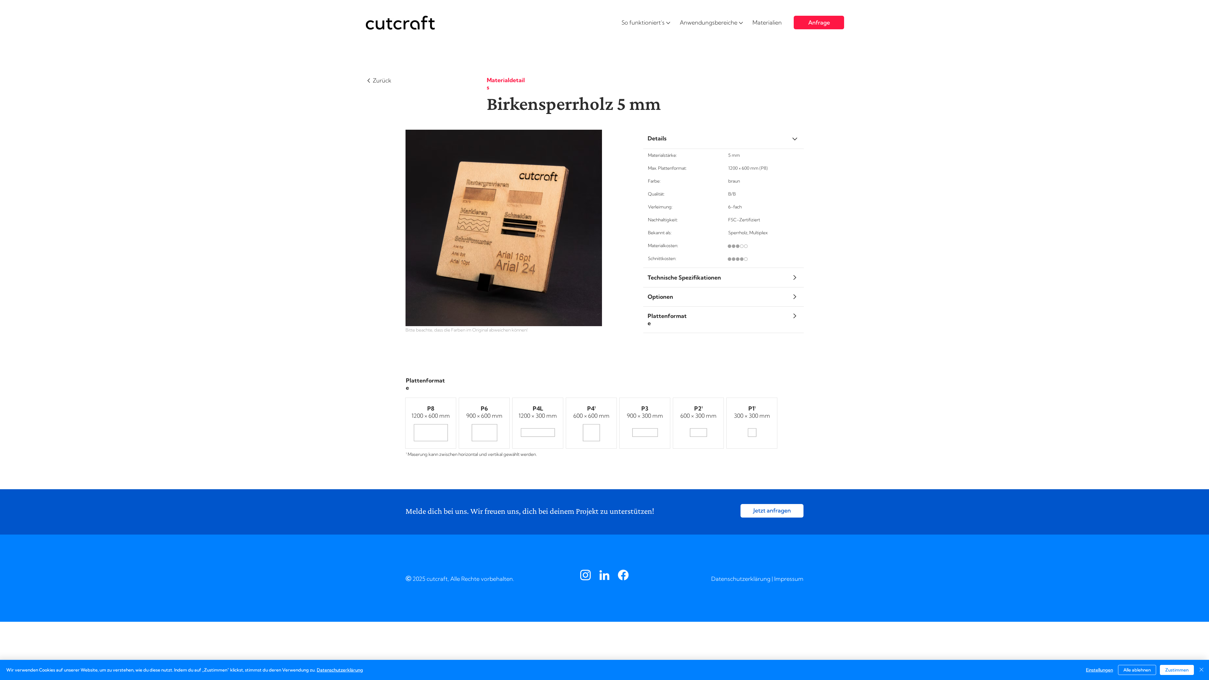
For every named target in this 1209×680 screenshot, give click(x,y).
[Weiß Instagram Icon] (585, 575)
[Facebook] (623, 575)
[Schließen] (1201, 670)
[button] (646, 22)
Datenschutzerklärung (740, 578)
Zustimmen (1177, 670)
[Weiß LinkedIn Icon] (604, 575)
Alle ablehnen (1137, 670)
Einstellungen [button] (1099, 670)
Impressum (788, 578)
